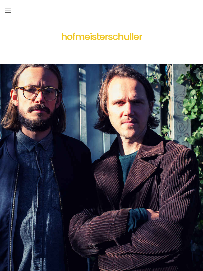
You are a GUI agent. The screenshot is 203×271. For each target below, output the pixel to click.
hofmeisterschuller (101, 37)
